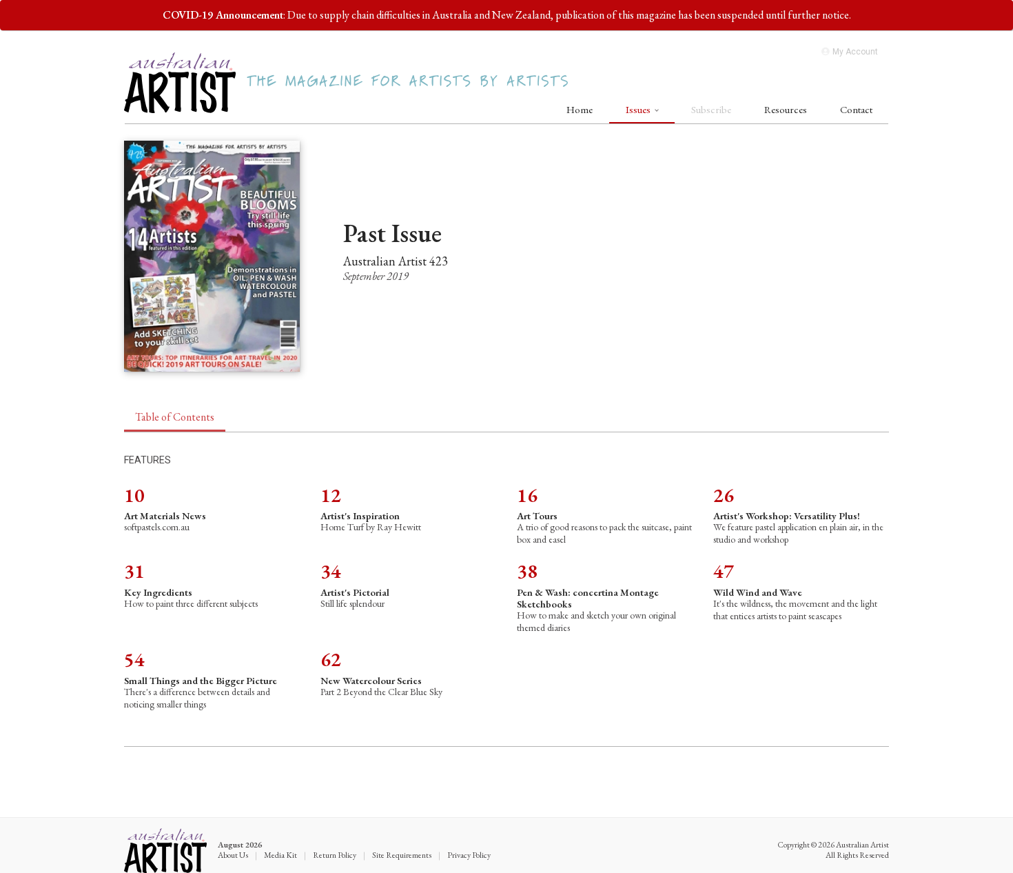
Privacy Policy (469, 855)
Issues (639, 109)
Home (579, 109)
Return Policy (334, 855)
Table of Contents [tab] (174, 417)
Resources (785, 109)
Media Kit (280, 855)
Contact (856, 109)
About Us (233, 855)
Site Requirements (401, 855)
